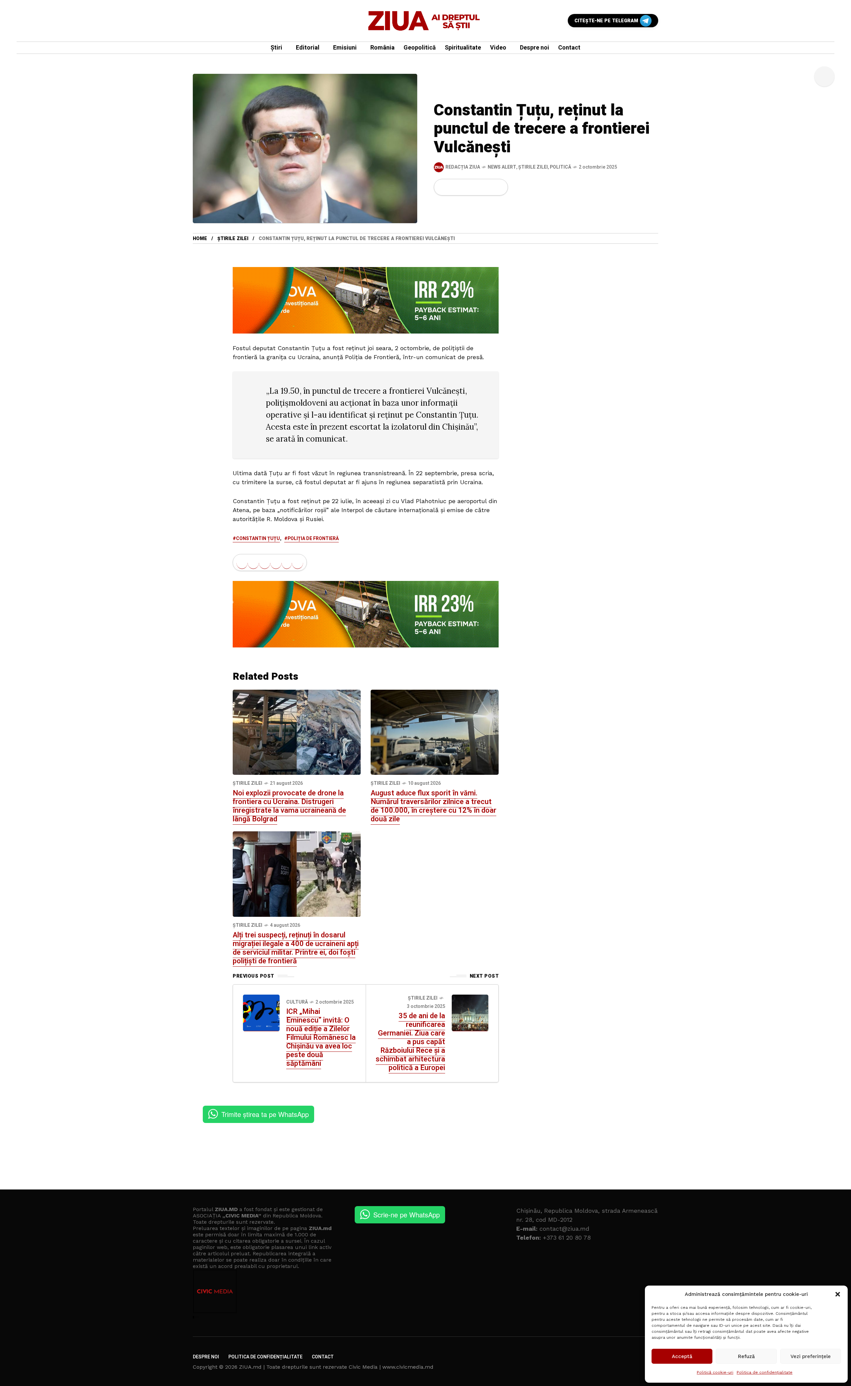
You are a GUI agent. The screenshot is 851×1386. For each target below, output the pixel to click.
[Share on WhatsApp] (465, 187)
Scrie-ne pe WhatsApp (406, 1214)
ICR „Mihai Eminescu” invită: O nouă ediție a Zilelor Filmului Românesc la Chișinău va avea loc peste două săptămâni (321, 1037)
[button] (837, 1294)
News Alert (502, 167)
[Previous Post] (261, 1013)
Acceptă (682, 1356)
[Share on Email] (488, 187)
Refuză (746, 1356)
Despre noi (206, 1356)
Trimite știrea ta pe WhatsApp (265, 1114)
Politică (560, 167)
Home (200, 238)
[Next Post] (470, 1013)
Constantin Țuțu (258, 538)
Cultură (297, 1002)
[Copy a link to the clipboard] (498, 187)
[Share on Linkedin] (477, 187)
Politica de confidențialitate (764, 1372)
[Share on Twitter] (454, 187)
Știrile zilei (533, 167)
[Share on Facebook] (443, 187)
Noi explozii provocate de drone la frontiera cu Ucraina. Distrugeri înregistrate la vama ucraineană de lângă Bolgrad (289, 806)
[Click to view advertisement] (366, 299)
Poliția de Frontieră (313, 538)
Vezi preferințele (810, 1356)
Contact (323, 1356)
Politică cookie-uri (715, 1372)
